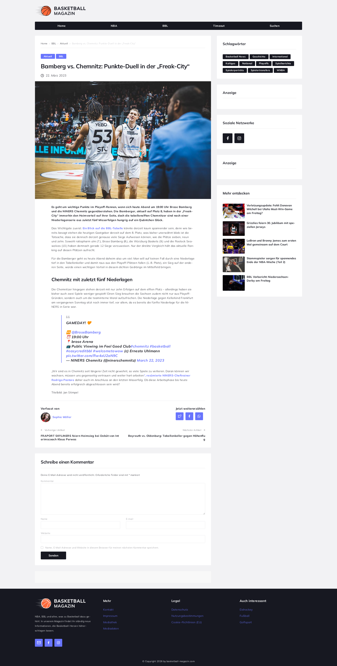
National (247, 63)
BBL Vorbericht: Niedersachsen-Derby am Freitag (268, 279)
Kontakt (108, 609)
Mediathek (110, 622)
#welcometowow (108, 351)
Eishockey (246, 609)
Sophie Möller (61, 417)
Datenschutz (179, 609)
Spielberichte (283, 63)
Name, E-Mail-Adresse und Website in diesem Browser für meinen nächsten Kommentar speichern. (102, 547)
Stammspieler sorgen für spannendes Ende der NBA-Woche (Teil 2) (271, 260)
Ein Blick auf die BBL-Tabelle (103, 228)
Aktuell (64, 43)
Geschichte (259, 56)
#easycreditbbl (79, 351)
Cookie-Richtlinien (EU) (186, 622)
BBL (53, 43)
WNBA (281, 70)
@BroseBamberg (86, 332)
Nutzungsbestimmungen (187, 616)
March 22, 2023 (150, 360)
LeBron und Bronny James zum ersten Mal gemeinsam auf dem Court (271, 242)
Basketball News (236, 56)
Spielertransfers (260, 70)
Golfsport (246, 622)
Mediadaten (111, 628)
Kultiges (230, 63)
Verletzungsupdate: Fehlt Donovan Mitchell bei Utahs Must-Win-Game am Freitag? (270, 209)
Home (44, 43)
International (280, 56)
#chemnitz (140, 346)
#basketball (160, 346)
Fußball (244, 616)
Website (45, 533)
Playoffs (264, 63)
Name (44, 518)
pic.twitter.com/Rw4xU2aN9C (92, 355)
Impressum (110, 616)
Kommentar (47, 481)
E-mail (129, 518)
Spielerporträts (235, 70)
